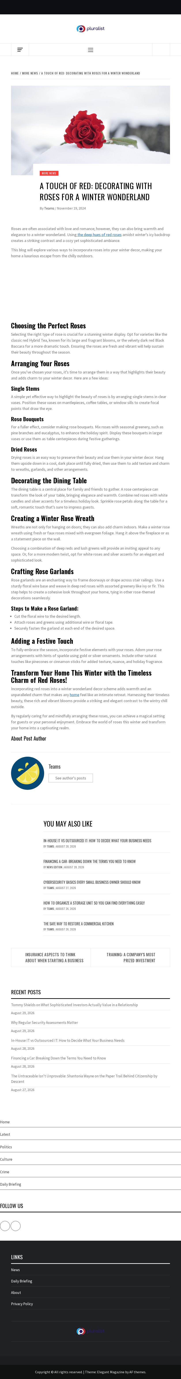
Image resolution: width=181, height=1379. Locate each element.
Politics (6, 1147)
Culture (6, 1159)
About (16, 1292)
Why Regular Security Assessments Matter (44, 1022)
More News (49, 173)
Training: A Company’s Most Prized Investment (131, 957)
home (74, 694)
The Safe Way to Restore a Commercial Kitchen (78, 923)
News (15, 1269)
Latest (5, 1134)
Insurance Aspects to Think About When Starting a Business (54, 957)
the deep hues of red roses (99, 234)
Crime (4, 1171)
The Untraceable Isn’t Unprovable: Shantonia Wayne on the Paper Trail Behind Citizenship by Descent (84, 1079)
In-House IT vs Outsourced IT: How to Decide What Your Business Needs (97, 840)
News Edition (55, 867)
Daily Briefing (10, 1184)
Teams (49, 208)
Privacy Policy (22, 1303)
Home (5, 1122)
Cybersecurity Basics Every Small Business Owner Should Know (92, 882)
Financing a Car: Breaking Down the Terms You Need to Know (89, 861)
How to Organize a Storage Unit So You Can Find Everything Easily (94, 903)
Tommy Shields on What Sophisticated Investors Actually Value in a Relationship (74, 1004)
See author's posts (70, 778)
